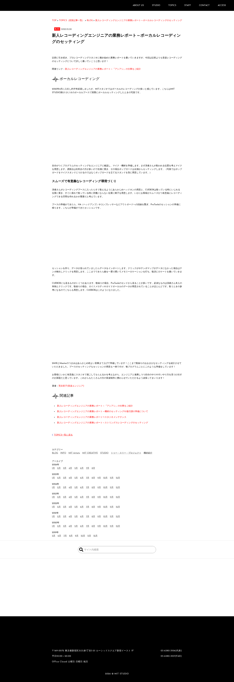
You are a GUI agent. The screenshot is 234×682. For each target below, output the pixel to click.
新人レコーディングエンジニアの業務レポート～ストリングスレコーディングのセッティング (102, 423)
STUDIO (104, 453)
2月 (59, 468)
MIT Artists (74, 453)
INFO (63, 453)
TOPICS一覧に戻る (63, 435)
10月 (105, 478)
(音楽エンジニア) (71, 386)
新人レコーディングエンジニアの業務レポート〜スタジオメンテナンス (91, 417)
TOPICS (172, 5)
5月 (76, 468)
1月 (53, 468)
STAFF (187, 5)
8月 (93, 468)
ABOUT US (138, 5)
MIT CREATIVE (90, 453)
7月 (87, 468)
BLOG (55, 453)
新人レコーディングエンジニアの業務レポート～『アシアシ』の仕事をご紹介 (103, 69)
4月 (70, 468)
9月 (99, 478)
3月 (64, 468)
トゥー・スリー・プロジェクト (126, 453)
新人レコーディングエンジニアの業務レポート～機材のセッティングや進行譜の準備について (102, 411)
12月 (118, 478)
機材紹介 (148, 453)
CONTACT (204, 5)
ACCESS (222, 5)
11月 (111, 478)
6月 (82, 468)
